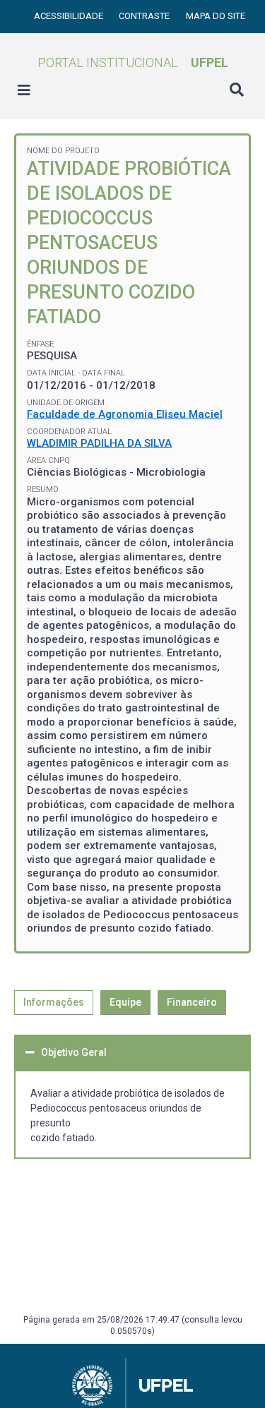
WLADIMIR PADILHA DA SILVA (99, 443)
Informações (53, 1002)
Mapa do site (215, 16)
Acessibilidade (69, 16)
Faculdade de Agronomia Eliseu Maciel (125, 414)
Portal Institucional (132, 62)
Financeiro (192, 1002)
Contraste (145, 16)
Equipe (125, 1002)
